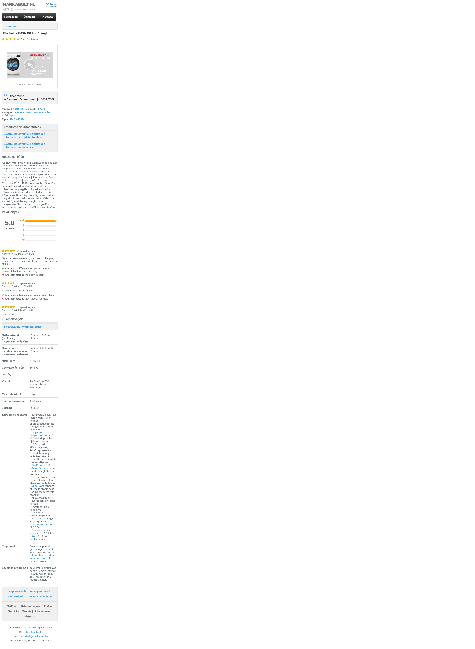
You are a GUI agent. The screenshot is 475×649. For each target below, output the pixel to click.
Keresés (47, 16)
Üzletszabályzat (31, 606)
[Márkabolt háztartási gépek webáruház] (19, 7)
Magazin (29, 616)
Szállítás (13, 611)
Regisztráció (15, 596)
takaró (34, 555)
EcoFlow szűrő (40, 465)
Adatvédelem (43, 611)
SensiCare (37, 485)
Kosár (54, 3)
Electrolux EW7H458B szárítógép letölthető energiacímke (24, 145)
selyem (34, 557)
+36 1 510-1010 (32, 631)
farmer (51, 552)
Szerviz (26, 611)
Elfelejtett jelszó (40, 591)
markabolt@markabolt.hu (33, 636)
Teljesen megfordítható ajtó (41, 434)
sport (43, 557)
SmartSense (39, 468)
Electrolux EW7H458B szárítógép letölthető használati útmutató (24, 135)
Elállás (48, 606)
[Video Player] (30, 65)
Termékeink (11, 16)
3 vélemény (34, 39)
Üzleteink (29, 16)
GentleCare (38, 476)
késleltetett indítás (43, 524)
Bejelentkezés (18, 591)
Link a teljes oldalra (39, 596)
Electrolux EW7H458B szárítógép (23, 326)
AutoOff (36, 536)
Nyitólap (12, 606)
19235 (41, 108)
